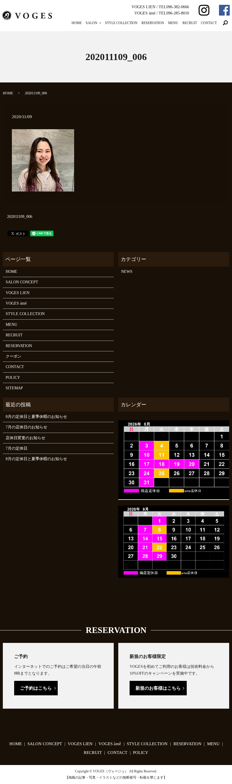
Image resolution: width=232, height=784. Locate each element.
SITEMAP (14, 388)
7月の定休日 (16, 448)
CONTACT (209, 23)
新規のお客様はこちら (158, 688)
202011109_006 (19, 216)
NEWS (126, 271)
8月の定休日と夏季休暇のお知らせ (36, 417)
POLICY (13, 377)
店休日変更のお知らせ (25, 438)
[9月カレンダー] (173, 541)
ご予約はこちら (36, 688)
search (225, 23)
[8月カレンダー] (173, 460)
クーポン (14, 356)
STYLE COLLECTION (121, 23)
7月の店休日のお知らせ (26, 427)
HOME (77, 23)
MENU (173, 23)
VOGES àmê (16, 303)
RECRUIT (189, 23)
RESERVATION (152, 23)
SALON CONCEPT (22, 282)
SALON (91, 23)
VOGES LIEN (17, 293)
